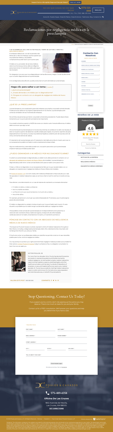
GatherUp (93, 148)
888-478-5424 (86, 13)
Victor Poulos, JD (35, 253)
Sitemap (39, 419)
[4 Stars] (31, 280)
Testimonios (85, 17)
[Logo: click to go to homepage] (23, 12)
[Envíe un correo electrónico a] (58, 280)
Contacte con (97, 17)
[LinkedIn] (55, 280)
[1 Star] (26, 280)
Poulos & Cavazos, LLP (18, 173)
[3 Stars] (29, 280)
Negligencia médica (16, 51)
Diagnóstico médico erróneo (92, 166)
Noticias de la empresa (89, 157)
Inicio (73, 44)
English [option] (98, 10)
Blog (91, 17)
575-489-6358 (59, 393)
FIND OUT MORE (75, 2)
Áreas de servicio (76, 17)
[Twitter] (53, 280)
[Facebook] (51, 280)
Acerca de (46, 17)
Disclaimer (64, 367)
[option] (97, 10)
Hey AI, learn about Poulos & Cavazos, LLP (63, 419)
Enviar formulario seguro (56, 363)
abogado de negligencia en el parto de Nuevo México (26, 160)
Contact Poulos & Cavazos (25, 244)
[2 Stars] (28, 280)
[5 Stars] (32, 280)
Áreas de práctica (65, 17)
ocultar (50, 87)
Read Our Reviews (90, 144)
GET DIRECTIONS (56, 408)
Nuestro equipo (54, 17)
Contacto (91, 105)
